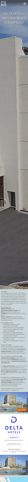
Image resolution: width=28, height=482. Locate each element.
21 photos (22, 409)
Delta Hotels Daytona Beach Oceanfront (14, 440)
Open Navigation (25, 3)
